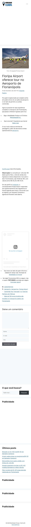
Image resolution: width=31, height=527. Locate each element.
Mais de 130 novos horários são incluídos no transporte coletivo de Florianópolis (13, 298)
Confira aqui (6, 169)
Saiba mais (15, 123)
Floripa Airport (23, 289)
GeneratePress (15, 524)
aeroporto (15, 130)
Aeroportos (14, 289)
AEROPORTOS (8, 287)
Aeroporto (7, 289)
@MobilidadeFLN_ (15, 117)
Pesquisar (24, 392)
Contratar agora (15, 282)
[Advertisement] (15, 25)
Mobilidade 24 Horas (15, 274)
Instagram (15, 184)
